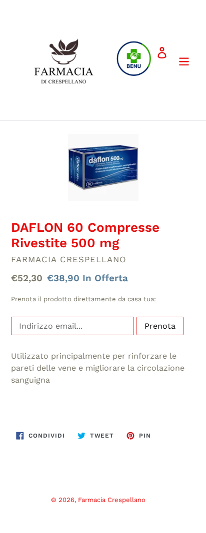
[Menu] (184, 60)
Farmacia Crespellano (112, 500)
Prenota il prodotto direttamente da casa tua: (83, 299)
